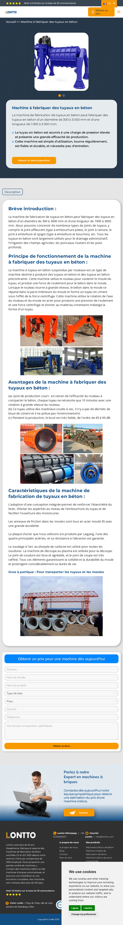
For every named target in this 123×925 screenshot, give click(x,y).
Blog (61, 850)
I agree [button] (74, 908)
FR (109, 3)
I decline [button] (88, 908)
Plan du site (65, 857)
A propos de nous (69, 842)
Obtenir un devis (61, 746)
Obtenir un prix (102, 12)
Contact (83, 812)
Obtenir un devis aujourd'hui (34, 160)
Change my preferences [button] (83, 914)
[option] (61, 62)
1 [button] (59, 95)
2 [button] (63, 95)
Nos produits (93, 842)
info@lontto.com (105, 836)
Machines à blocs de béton (100, 847)
